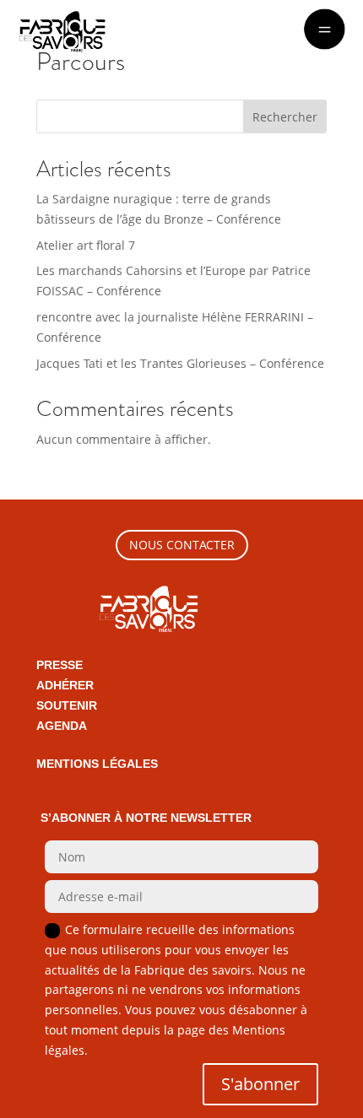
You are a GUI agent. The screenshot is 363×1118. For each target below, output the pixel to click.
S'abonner (260, 1083)
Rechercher (284, 117)
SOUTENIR (66, 705)
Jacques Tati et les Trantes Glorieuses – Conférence (180, 363)
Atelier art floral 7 (85, 245)
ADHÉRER (65, 685)
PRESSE (59, 665)
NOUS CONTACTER (182, 545)
